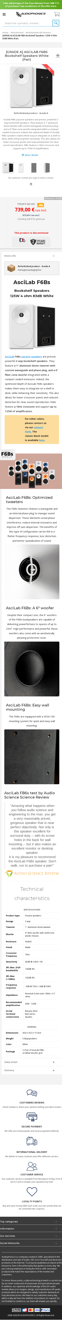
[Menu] (4, 14)
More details (31, 155)
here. (42, 440)
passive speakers (31, 356)
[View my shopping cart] (58, 14)
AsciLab (9, 356)
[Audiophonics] (31, 14)
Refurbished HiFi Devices (38, 32)
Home (5, 32)
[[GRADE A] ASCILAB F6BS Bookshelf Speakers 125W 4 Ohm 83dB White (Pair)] (8, 167)
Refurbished (17, 32)
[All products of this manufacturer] (58, 56)
